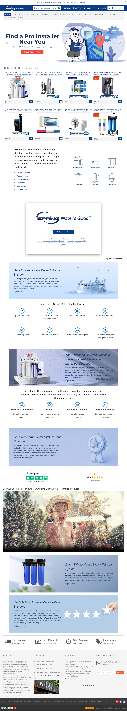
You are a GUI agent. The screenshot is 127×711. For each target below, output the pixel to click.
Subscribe (120, 672)
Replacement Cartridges (97, 14)
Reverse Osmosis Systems (48, 14)
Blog (21, 17)
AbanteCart (114, 707)
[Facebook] (120, 701)
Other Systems (81, 14)
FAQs (10, 701)
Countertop (21, 185)
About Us (3, 701)
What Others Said (71, 701)
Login (106, 701)
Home (8, 14)
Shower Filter (22, 189)
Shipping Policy (37, 701)
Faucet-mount (22, 176)
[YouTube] (117, 701)
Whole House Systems (67, 14)
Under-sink (21, 182)
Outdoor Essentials (21, 14)
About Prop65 (47, 701)
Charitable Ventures (59, 701)
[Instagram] (124, 701)
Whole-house (22, 179)
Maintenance (112, 14)
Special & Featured (10, 17)
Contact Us (92, 701)
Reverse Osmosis (24, 172)
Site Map (100, 701)
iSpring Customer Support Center (45, 661)
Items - (116, 8)
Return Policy (27, 701)
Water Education (82, 701)
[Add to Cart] (31, 101)
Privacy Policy (18, 701)
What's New (34, 14)
